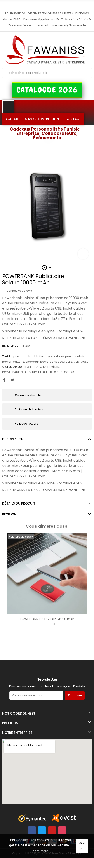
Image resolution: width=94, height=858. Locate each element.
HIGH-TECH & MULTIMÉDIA (41, 367)
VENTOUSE (81, 362)
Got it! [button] (82, 846)
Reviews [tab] (9, 514)
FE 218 (68, 362)
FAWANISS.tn (74, 338)
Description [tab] (13, 439)
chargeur (32, 362)
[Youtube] (52, 830)
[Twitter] (42, 830)
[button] (47, 90)
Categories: (12, 367)
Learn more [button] (39, 851)
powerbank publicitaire (30, 356)
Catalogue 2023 (70, 331)
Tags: (6, 356)
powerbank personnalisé (66, 356)
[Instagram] (62, 830)
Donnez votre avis (19, 291)
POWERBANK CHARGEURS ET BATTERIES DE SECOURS (38, 372)
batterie (18, 362)
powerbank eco (51, 362)
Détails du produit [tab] (18, 503)
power (7, 362)
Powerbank (12, 297)
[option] (47, 204)
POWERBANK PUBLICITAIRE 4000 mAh (47, 619)
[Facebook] (32, 830)
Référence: (10, 346)
